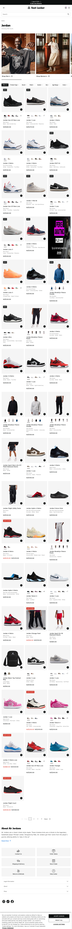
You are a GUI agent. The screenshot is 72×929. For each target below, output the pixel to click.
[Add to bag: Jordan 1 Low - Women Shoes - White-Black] (44, 667)
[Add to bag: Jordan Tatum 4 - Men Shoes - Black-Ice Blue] (44, 585)
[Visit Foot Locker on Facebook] (12, 901)
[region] (36, 2)
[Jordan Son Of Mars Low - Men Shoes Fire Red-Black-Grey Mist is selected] (28, 761)
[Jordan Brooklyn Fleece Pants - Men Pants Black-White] (59, 420)
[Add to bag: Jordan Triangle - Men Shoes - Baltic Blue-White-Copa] (68, 755)
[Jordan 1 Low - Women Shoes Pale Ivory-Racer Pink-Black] (32, 674)
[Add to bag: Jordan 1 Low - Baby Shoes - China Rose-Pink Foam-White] (21, 712)
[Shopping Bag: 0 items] (69, 7)
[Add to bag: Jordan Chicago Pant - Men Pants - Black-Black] (44, 628)
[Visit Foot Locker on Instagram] (3, 901)
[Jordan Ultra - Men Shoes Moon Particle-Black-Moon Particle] (13, 333)
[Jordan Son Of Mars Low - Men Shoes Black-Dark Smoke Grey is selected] (5, 116)
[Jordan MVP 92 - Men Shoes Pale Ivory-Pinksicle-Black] (55, 159)
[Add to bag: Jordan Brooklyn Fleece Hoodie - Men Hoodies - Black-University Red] (21, 414)
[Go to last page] (50, 819)
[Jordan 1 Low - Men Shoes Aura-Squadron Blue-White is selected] (51, 592)
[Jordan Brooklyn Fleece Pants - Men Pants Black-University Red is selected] (51, 420)
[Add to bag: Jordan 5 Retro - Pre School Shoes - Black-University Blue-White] (44, 282)
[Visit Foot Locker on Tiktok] (8, 901)
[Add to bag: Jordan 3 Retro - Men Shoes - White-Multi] (68, 109)
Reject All (59, 920)
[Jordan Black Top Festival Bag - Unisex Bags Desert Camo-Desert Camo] (9, 674)
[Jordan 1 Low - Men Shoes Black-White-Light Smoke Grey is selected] (28, 377)
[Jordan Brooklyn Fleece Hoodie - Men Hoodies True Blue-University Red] (16, 420)
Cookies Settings (59, 924)
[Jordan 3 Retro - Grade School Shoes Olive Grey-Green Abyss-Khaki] (36, 159)
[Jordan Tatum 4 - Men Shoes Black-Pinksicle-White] (36, 592)
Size (47, 85)
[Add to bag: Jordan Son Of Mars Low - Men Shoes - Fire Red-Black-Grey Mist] (44, 755)
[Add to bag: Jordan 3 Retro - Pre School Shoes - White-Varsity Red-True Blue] (21, 152)
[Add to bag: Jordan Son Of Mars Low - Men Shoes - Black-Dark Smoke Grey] (21, 109)
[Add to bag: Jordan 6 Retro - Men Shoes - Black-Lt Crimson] (21, 541)
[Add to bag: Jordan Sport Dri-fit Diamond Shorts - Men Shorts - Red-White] (68, 628)
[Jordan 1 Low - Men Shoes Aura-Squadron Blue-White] (40, 116)
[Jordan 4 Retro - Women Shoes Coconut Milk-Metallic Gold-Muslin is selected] (28, 547)
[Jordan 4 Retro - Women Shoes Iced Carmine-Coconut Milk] (36, 547)
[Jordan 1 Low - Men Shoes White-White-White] (32, 116)
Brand (23, 85)
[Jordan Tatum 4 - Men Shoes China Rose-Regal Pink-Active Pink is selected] (51, 718)
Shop (5, 891)
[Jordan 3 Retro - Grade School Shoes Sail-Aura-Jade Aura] (32, 159)
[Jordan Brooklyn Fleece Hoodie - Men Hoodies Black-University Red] (59, 288)
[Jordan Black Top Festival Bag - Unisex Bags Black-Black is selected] (5, 674)
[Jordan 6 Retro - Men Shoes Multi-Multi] (9, 547)
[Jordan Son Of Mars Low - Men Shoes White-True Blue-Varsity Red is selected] (5, 202)
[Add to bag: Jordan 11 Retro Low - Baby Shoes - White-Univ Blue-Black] (21, 755)
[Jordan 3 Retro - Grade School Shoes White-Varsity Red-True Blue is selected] (28, 159)
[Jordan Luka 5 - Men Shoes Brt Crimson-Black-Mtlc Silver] (13, 245)
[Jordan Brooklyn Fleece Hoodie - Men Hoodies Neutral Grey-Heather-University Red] (63, 288)
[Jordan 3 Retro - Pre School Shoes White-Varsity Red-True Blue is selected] (5, 159)
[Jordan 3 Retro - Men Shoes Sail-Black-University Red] (59, 116)
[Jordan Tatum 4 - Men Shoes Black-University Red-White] (32, 592)
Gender (39, 85)
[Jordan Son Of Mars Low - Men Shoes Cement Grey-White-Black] (13, 116)
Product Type (13, 85)
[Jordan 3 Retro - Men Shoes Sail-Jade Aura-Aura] (55, 116)
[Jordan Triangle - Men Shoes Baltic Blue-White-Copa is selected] (51, 761)
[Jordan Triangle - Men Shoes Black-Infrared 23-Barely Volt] (55, 761)
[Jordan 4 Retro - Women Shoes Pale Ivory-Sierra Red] (32, 547)
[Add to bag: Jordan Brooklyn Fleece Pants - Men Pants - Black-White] (44, 326)
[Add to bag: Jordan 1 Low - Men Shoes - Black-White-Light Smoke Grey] (44, 371)
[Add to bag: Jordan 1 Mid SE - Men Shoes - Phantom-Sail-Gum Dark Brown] (44, 196)
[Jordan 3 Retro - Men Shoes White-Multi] (36, 718)
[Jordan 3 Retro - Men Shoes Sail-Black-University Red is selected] (28, 718)
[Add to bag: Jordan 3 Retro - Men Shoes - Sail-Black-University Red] (44, 712)
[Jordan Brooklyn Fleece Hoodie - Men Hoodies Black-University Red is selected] (5, 420)
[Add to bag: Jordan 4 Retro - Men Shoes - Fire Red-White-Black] (68, 371)
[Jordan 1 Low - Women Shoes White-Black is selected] (28, 674)
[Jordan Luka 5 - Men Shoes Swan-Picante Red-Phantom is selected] (5, 245)
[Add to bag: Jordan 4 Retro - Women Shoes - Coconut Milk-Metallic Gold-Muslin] (44, 541)
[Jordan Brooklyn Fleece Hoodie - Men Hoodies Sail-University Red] (55, 288)
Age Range (55, 85)
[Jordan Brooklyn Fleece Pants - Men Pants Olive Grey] (32, 333)
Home (3, 20)
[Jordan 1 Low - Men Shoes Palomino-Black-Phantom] (36, 116)
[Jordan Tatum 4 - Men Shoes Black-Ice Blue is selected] (28, 592)
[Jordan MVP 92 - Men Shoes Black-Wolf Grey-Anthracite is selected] (51, 159)
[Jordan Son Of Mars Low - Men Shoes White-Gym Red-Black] (16, 116)
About (5, 886)
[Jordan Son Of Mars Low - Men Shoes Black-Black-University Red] (40, 761)
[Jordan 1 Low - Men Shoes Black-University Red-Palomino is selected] (28, 116)
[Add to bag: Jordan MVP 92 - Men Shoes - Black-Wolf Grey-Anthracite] (68, 152)
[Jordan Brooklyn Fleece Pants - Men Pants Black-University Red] (36, 333)
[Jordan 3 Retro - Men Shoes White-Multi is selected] (51, 116)
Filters (4, 85)
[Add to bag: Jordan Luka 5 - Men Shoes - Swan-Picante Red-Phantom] (21, 239)
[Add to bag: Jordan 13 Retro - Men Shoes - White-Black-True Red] (21, 371)
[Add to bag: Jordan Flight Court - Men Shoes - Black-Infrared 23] (21, 798)
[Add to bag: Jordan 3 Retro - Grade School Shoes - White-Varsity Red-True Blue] (44, 152)
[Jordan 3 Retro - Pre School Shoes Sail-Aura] (9, 159)
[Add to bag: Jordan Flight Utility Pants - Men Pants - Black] (21, 503)
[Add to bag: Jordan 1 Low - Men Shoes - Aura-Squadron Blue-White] (68, 585)
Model (31, 85)
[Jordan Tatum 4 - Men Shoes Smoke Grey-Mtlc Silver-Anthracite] (40, 592)
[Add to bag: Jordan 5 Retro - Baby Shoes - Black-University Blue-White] (68, 460)
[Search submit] (68, 14)
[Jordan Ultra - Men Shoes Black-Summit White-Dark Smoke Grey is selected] (5, 333)
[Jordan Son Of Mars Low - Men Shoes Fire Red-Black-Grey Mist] (9, 116)
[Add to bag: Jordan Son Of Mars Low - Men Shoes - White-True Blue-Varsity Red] (21, 196)
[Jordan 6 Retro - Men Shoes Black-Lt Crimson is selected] (5, 547)
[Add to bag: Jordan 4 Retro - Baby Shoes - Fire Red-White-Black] (21, 628)
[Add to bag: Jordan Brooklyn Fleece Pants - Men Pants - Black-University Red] (68, 414)
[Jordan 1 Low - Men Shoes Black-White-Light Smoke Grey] (40, 466)
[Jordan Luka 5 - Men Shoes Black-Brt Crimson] (9, 245)
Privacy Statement (8, 928)
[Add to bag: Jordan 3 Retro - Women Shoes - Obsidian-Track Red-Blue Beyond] (44, 239)
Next (46, 819)
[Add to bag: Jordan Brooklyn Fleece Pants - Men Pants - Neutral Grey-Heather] (68, 541)
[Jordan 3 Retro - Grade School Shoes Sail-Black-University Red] (40, 159)
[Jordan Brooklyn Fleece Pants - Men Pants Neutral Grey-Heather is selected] (51, 547)
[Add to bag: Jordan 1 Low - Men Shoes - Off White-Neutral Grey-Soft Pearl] (68, 667)
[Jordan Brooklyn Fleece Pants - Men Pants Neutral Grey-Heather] (44, 333)
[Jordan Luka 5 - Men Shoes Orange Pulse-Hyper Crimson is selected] (5, 288)
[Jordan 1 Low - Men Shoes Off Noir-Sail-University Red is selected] (51, 202)
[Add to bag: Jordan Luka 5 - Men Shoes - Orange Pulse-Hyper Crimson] (21, 282)
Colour (64, 85)
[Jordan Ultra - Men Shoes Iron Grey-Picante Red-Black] (9, 333)
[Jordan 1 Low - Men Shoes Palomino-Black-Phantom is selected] (28, 466)
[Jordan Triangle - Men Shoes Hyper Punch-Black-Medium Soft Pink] (59, 761)
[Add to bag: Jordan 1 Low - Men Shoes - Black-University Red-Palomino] (44, 109)
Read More (5, 841)
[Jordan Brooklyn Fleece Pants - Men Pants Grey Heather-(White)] (40, 333)
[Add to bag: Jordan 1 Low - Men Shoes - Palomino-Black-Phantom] (44, 460)
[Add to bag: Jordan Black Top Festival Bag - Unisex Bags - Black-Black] (21, 667)
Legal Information (9, 881)
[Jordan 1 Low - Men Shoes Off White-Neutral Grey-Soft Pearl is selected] (51, 674)
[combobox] (36, 14)
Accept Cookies (59, 916)
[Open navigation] (3, 7)
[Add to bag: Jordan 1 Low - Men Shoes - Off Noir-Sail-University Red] (68, 196)
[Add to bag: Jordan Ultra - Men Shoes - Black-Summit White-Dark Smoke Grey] (21, 326)
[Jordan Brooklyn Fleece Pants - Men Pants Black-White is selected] (28, 333)
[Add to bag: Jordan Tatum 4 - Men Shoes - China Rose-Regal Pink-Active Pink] (68, 712)
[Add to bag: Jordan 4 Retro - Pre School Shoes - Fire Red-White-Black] (68, 326)
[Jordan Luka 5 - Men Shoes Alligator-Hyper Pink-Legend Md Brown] (16, 245)
